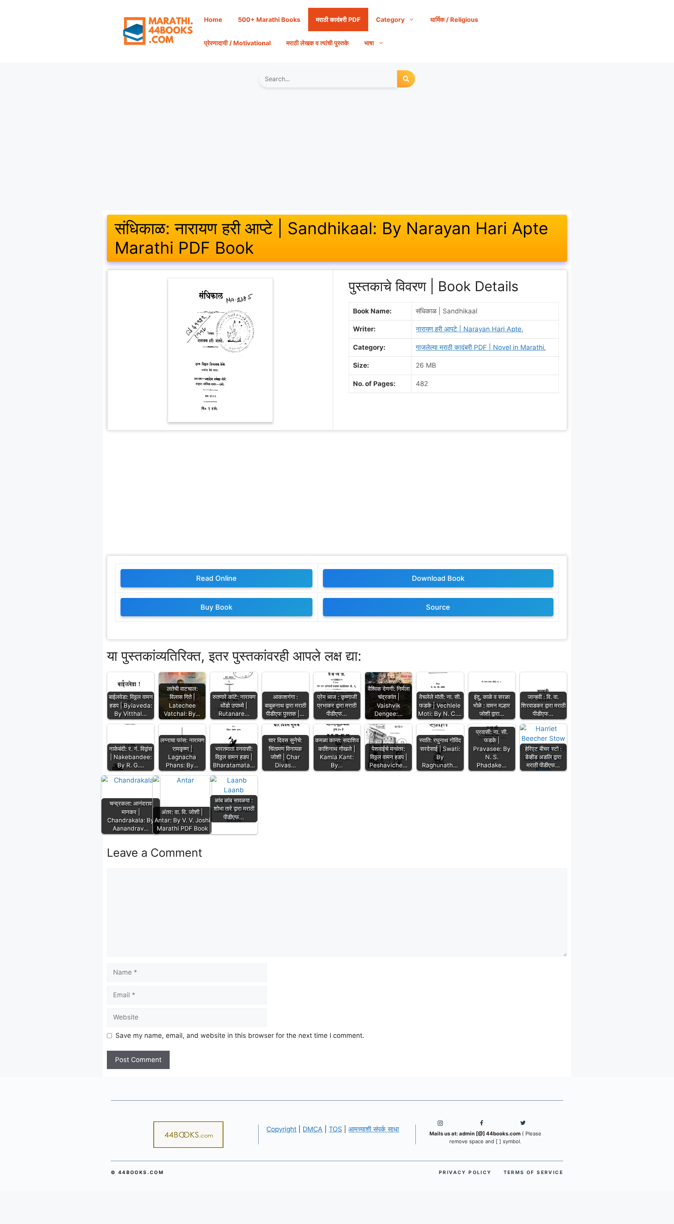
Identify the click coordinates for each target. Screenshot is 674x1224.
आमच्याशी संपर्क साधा (373, 1129)
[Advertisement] (337, 153)
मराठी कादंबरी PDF (338, 19)
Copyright (281, 1129)
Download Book (438, 578)
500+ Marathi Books (269, 19)
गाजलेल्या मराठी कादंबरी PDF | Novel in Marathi (480, 347)
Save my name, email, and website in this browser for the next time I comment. (239, 1035)
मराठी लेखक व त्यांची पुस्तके (317, 43)
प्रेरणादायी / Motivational (237, 43)
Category (390, 19)
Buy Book (216, 607)
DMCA (313, 1129)
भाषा (369, 43)
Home (213, 19)
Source (438, 607)
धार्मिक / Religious (454, 19)
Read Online (216, 578)
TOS (335, 1129)
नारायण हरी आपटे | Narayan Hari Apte (468, 329)
